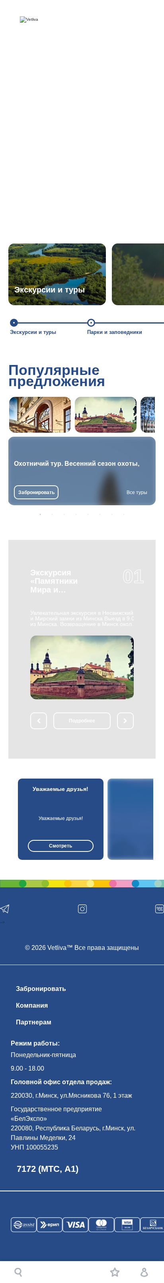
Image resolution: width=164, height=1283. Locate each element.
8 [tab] (124, 514)
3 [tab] (64, 514)
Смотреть (60, 846)
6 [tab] (100, 514)
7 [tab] (112, 514)
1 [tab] (40, 514)
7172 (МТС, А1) (47, 1169)
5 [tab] (88, 514)
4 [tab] (76, 514)
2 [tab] (52, 514)
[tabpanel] (82, 471)
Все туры (137, 492)
